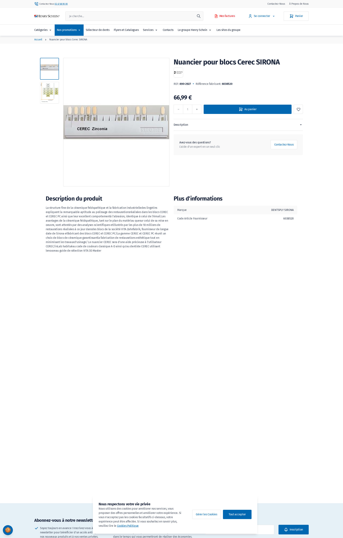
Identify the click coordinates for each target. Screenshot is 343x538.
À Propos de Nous (299, 3)
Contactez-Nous (276, 3)
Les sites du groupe (228, 30)
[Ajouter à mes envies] (298, 109)
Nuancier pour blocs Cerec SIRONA (68, 39)
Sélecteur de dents (97, 30)
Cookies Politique (128, 525)
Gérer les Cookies (206, 514)
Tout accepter (237, 514)
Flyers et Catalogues (126, 30)
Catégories (41, 30)
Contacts (168, 30)
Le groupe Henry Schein (192, 30)
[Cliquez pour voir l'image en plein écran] (116, 122)
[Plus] (197, 109)
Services (148, 30)
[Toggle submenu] (50, 30)
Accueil (38, 39)
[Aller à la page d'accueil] (47, 16)
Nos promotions (67, 30)
